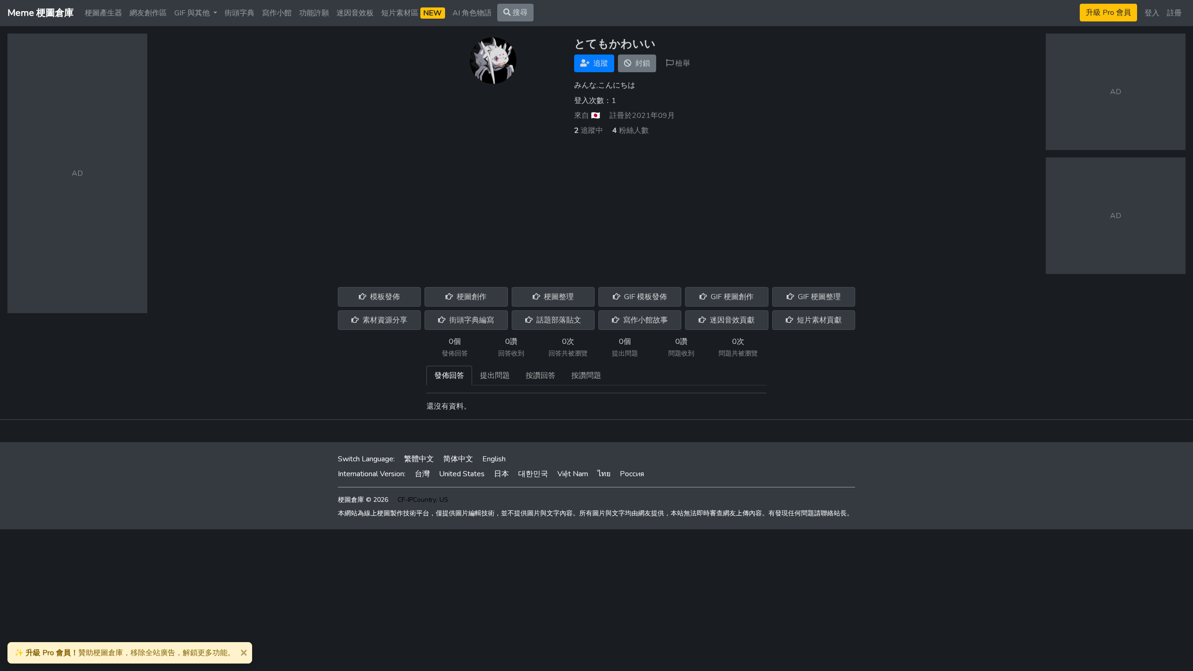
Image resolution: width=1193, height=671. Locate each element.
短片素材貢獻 (818, 320)
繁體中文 (419, 459)
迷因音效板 (355, 13)
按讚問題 (586, 375)
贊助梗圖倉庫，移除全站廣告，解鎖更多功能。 (124, 653)
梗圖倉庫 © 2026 (363, 499)
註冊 (1174, 13)
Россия (632, 474)
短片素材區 (411, 13)
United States (462, 474)
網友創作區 (148, 13)
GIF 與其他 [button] (193, 13)
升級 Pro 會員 (1108, 12)
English (494, 459)
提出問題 (495, 375)
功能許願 (314, 13)
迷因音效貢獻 (731, 320)
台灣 (422, 474)
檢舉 (681, 63)
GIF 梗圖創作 (731, 297)
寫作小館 (277, 13)
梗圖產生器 (103, 13)
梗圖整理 (558, 297)
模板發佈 (384, 297)
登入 (1152, 13)
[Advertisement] (596, 206)
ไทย (603, 474)
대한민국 (533, 474)
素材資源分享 (384, 320)
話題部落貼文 (558, 320)
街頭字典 (239, 13)
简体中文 (458, 459)
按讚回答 (540, 375)
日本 (501, 474)
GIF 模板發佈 (644, 297)
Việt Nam (572, 474)
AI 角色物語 (472, 13)
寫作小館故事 (644, 320)
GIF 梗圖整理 (818, 297)
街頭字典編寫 (470, 320)
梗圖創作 (471, 297)
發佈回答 (449, 375)
